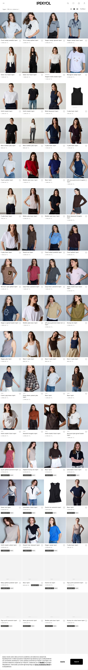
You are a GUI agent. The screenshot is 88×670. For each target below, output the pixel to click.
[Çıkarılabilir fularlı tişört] (77, 455)
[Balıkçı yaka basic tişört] (33, 201)
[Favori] (20, 41)
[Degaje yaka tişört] (11, 344)
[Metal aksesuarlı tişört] (55, 96)
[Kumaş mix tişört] (77, 308)
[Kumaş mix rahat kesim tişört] (77, 605)
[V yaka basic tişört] (55, 131)
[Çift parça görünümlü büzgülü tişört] (77, 165)
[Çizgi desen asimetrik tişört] (33, 272)
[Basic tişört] (55, 165)
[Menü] (4, 3)
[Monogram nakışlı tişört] (77, 60)
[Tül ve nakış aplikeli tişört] (33, 25)
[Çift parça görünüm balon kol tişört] (55, 308)
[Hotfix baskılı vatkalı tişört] (11, 530)
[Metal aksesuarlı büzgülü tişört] (77, 201)
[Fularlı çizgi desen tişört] (11, 378)
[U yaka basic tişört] (77, 96)
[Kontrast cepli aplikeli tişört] (11, 272)
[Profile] (84, 3)
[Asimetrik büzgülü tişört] (33, 417)
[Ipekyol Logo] (44, 3)
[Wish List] (73, 3)
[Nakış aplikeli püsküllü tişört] (11, 568)
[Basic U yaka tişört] (33, 344)
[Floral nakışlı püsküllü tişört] (11, 25)
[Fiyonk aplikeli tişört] (11, 165)
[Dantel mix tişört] (33, 237)
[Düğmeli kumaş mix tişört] (33, 455)
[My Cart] (79, 3)
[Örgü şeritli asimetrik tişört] (77, 568)
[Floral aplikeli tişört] (77, 237)
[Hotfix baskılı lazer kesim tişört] (77, 272)
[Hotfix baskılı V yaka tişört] (11, 643)
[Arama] (68, 3)
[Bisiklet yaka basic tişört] (33, 165)
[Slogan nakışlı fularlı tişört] (77, 25)
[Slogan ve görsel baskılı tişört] (11, 308)
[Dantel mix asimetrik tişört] (55, 492)
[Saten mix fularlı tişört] (11, 60)
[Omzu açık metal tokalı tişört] (33, 643)
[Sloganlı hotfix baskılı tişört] (55, 60)
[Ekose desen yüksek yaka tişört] (33, 378)
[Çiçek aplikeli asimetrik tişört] (11, 455)
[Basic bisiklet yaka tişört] (11, 131)
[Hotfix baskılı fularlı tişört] (11, 417)
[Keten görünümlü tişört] (33, 605)
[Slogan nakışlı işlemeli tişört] (55, 25)
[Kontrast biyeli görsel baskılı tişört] (77, 417)
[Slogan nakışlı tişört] (55, 530)
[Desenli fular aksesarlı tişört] (33, 530)
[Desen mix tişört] (11, 492)
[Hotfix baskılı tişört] (11, 96)
